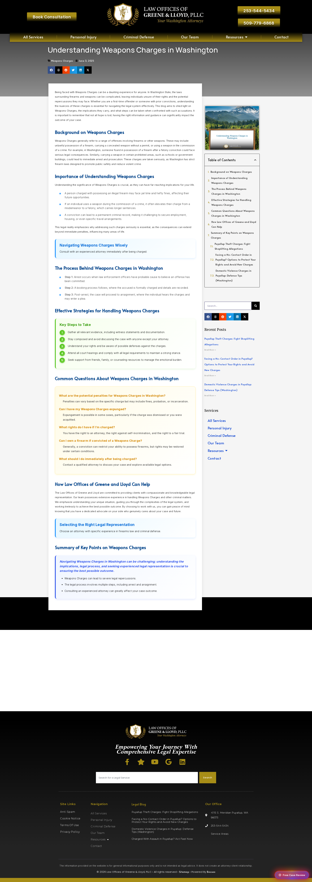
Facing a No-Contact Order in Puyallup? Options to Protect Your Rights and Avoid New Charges (235, 259)
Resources (235, 36)
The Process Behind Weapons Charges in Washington (229, 191)
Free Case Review (294, 875)
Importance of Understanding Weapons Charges (229, 180)
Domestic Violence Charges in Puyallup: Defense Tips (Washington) (234, 275)
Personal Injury (83, 36)
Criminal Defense (139, 36)
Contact (281, 36)
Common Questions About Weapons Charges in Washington (233, 213)
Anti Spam (67, 811)
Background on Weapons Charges (231, 171)
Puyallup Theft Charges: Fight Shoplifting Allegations (232, 246)
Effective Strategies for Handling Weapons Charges (231, 202)
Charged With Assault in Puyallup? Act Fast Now (162, 838)
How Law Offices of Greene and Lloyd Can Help (233, 224)
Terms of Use (69, 825)
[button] (51, 70)
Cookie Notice (70, 818)
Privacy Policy (70, 831)
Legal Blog (139, 804)
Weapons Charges (62, 60)
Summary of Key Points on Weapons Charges (232, 235)
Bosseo (211, 871)
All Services (33, 36)
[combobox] (147, 777)
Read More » (210, 350)
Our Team (190, 36)
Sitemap (184, 871)
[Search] (256, 306)
